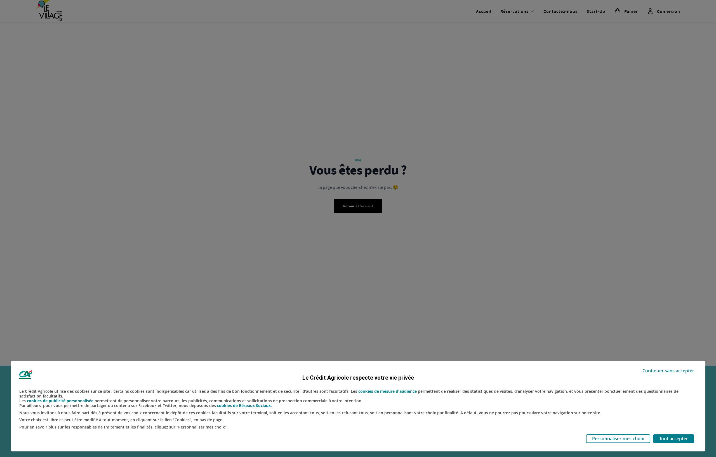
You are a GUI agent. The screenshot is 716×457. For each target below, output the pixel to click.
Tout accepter (673, 438)
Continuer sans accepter (668, 371)
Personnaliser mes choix (618, 438)
